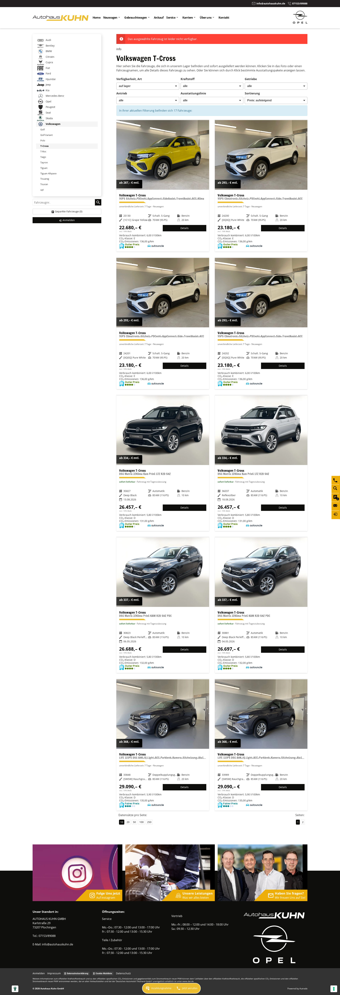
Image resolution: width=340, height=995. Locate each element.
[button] (158, 988)
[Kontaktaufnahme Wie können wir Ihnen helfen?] (336, 506)
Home (96, 17)
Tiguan (43, 168)
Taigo (43, 157)
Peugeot (50, 107)
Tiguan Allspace (48, 173)
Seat (48, 112)
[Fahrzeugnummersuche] (336, 488)
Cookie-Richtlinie (104, 973)
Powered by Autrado (297, 988)
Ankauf (158, 17)
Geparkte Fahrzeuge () (68, 211)
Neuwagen (110, 17)
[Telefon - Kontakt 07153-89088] (336, 480)
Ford (48, 73)
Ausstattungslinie (193, 93)
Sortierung (252, 93)
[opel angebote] (300, 22)
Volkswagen (52, 124)
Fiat (47, 68)
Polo (42, 140)
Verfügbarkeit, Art (129, 79)
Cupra (49, 62)
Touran (44, 184)
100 (141, 822)
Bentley (50, 45)
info (118, 49)
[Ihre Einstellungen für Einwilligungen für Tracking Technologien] (333, 988)
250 (149, 822)
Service (170, 17)
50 (134, 822)
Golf (42, 129)
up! (42, 189)
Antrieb (121, 93)
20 (128, 822)
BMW (48, 51)
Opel (48, 101)
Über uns (205, 17)
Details (184, 228)
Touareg (44, 178)
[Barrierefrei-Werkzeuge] (15, 988)
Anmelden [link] (69, 220)
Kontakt (224, 17)
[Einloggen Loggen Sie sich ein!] (336, 515)
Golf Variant (46, 135)
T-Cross (44, 146)
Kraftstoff (187, 79)
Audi (48, 40)
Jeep (48, 84)
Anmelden (39, 973)
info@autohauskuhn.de (57, 944)
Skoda (49, 118)
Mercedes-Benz (54, 95)
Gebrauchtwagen (135, 17)
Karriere (187, 17)
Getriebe (251, 79)
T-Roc (43, 151)
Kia (47, 90)
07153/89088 (47, 936)
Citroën (49, 56)
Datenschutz (123, 973)
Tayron (44, 162)
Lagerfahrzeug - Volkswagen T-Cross (162, 185)
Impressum (54, 973)
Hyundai (50, 79)
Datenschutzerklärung (77, 973)
